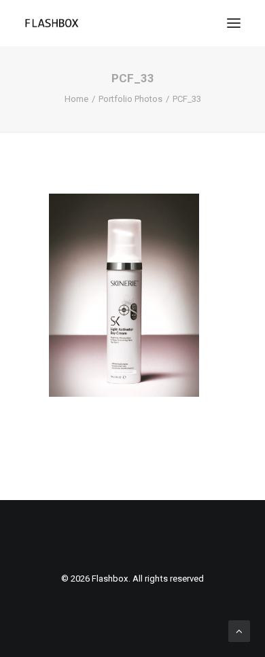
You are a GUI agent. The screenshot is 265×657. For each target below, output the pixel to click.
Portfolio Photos (130, 99)
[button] (233, 23)
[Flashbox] (51, 23)
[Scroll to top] (239, 630)
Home (76, 99)
